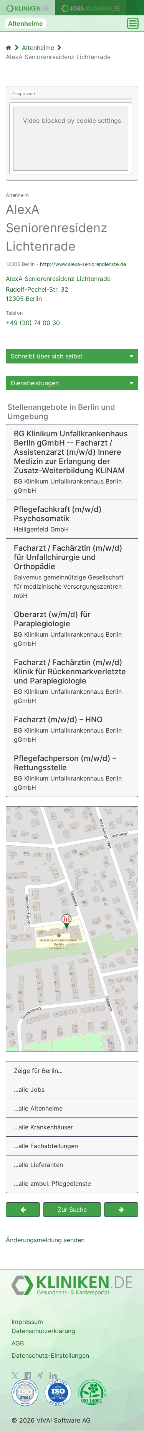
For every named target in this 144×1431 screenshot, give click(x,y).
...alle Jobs (29, 1089)
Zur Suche (72, 1209)
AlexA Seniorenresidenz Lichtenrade (58, 288)
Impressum (27, 1321)
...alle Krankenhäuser (43, 1127)
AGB (18, 1343)
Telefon (14, 313)
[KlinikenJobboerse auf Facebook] (28, 1375)
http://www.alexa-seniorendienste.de (83, 264)
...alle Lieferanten (38, 1165)
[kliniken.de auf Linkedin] (53, 1375)
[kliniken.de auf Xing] (40, 1375)
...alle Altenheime (38, 1108)
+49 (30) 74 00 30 (33, 323)
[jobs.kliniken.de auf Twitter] (15, 1375)
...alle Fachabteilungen (46, 1146)
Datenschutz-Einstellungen (50, 1355)
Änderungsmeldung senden (45, 1240)
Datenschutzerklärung (43, 1331)
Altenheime (25, 23)
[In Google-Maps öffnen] (72, 929)
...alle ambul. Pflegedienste (52, 1183)
